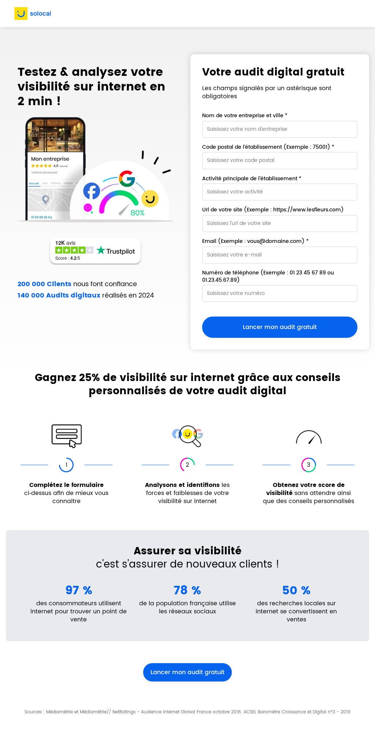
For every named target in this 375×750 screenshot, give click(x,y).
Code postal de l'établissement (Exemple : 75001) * (268, 147)
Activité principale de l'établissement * (251, 178)
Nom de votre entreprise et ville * (244, 115)
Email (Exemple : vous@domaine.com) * (255, 241)
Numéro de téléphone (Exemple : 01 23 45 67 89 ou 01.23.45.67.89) (268, 276)
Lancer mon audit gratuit (187, 672)
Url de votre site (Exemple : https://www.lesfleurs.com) (273, 210)
